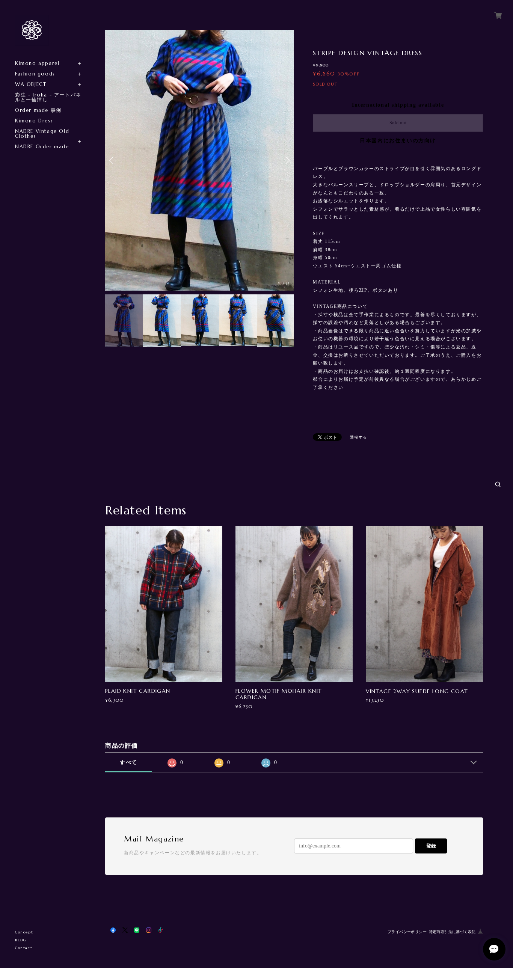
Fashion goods (35, 73)
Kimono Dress (34, 120)
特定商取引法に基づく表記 (452, 932)
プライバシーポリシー (407, 932)
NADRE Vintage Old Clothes (42, 134)
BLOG (21, 940)
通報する (358, 437)
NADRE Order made (42, 146)
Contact (23, 947)
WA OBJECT (30, 84)
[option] (199, 160)
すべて (128, 762)
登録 (431, 846)
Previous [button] (112, 160)
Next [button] (286, 160)
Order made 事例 (38, 110)
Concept (24, 932)
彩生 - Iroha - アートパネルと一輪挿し (48, 97)
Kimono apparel (37, 63)
